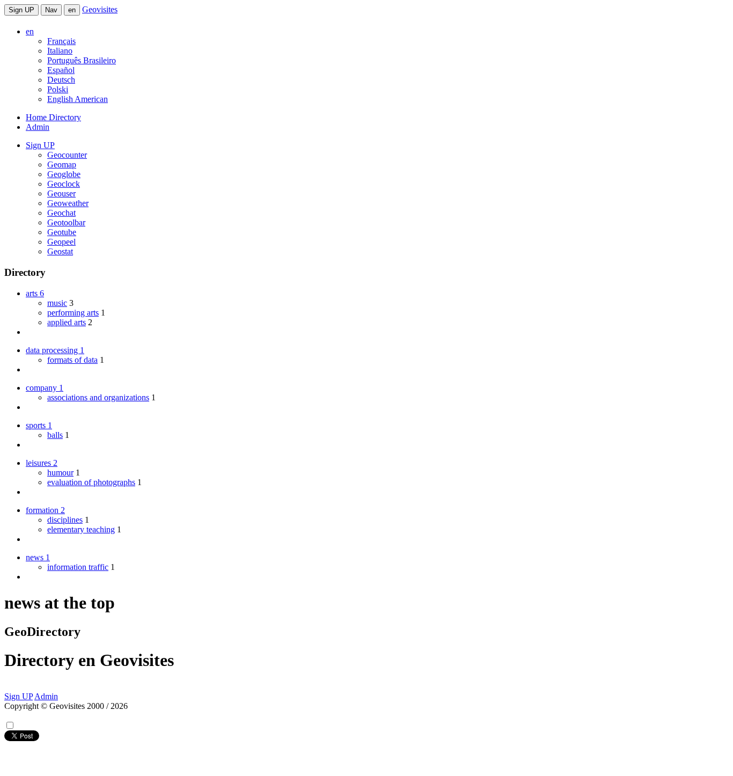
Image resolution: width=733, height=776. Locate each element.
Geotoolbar (66, 222)
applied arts (66, 322)
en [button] (30, 31)
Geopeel (61, 241)
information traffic (77, 567)
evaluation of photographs (91, 482)
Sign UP (21, 10)
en (72, 10)
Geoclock (63, 183)
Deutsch (61, 79)
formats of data (72, 359)
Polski (57, 89)
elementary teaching (81, 529)
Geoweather (68, 203)
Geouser (61, 193)
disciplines (65, 519)
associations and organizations (98, 397)
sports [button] (39, 425)
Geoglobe (63, 174)
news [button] (38, 557)
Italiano (59, 50)
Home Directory (53, 117)
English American (77, 99)
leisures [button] (41, 462)
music (57, 303)
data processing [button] (55, 350)
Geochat (61, 212)
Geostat (60, 251)
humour (60, 472)
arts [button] (35, 293)
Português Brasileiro (81, 60)
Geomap (61, 164)
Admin (37, 126)
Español (61, 70)
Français (61, 41)
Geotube (61, 232)
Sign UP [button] (40, 145)
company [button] (44, 387)
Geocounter (67, 154)
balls (55, 435)
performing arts (73, 312)
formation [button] (45, 510)
